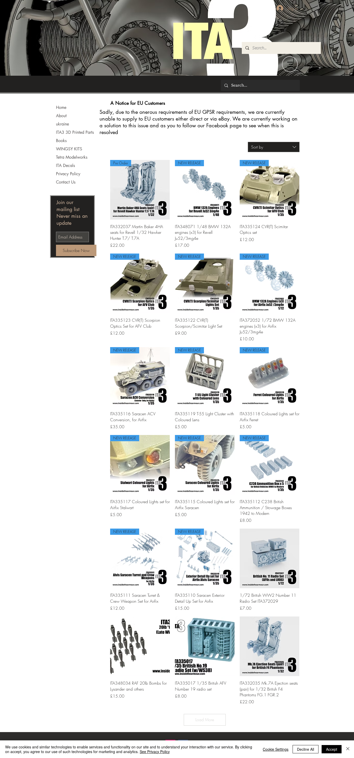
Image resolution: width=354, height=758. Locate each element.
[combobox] (274, 147)
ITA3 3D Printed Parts (75, 132)
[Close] (348, 749)
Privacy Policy (68, 174)
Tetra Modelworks (71, 157)
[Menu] (290, 64)
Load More (204, 719)
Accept (331, 749)
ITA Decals (65, 165)
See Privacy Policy (155, 751)
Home (61, 107)
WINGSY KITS (69, 149)
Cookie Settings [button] (275, 749)
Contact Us (65, 182)
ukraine (62, 124)
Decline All (305, 749)
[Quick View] (269, 558)
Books (61, 140)
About (61, 115)
